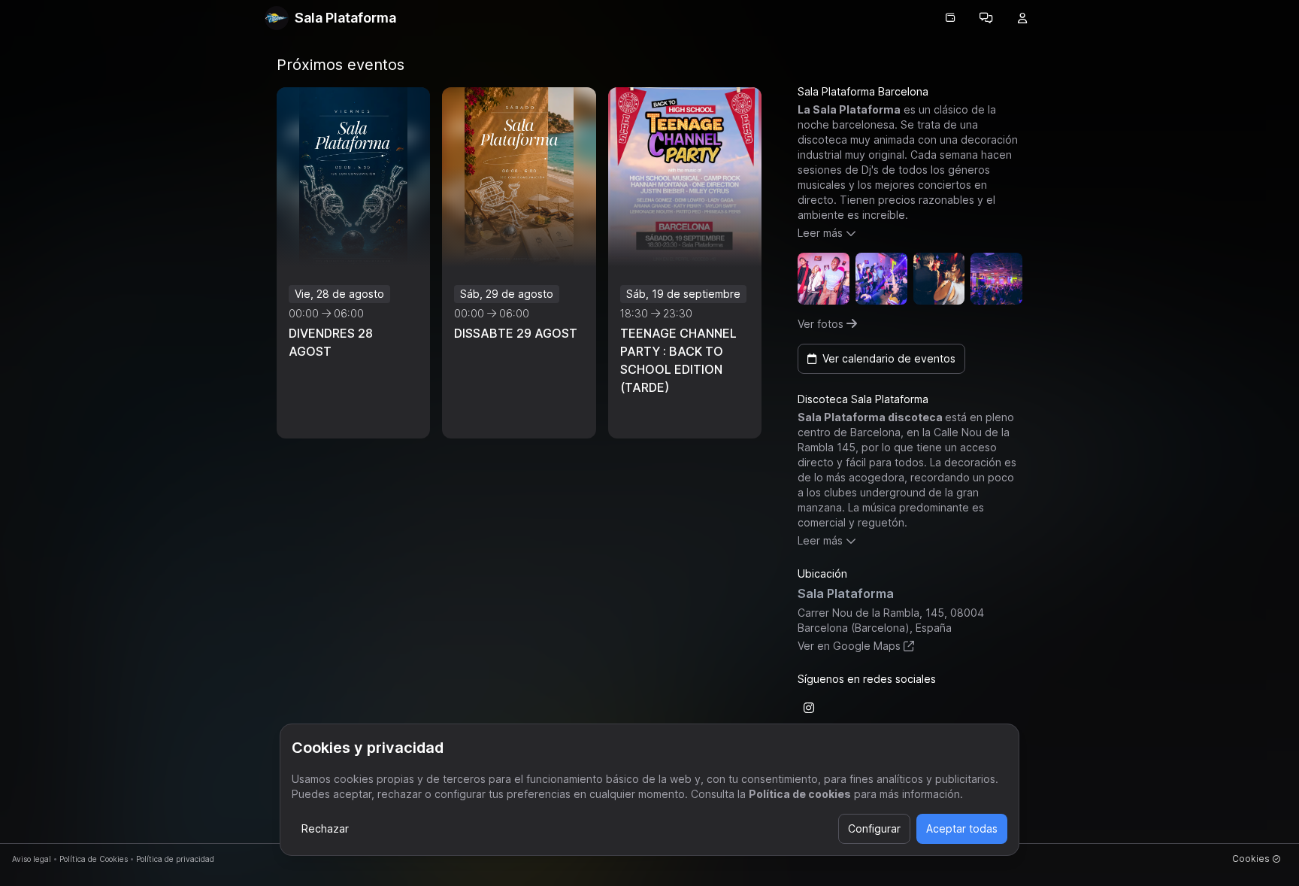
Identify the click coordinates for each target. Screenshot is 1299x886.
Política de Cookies (93, 858)
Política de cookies (800, 793)
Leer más (820, 232)
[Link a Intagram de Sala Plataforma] (809, 708)
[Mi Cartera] (950, 18)
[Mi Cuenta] (1022, 18)
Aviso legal (31, 858)
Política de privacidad (175, 858)
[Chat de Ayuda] (986, 18)
